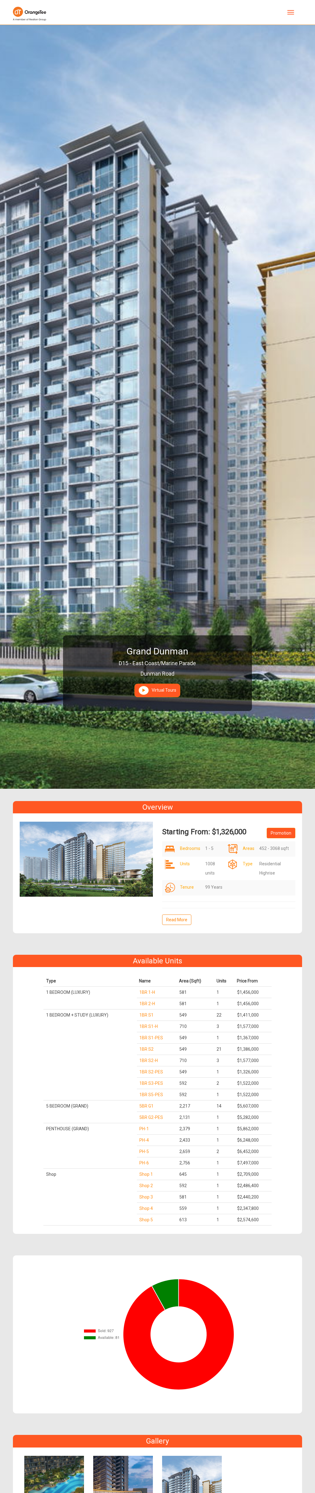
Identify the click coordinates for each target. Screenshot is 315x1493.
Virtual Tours (162, 690)
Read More (176, 919)
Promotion (281, 833)
